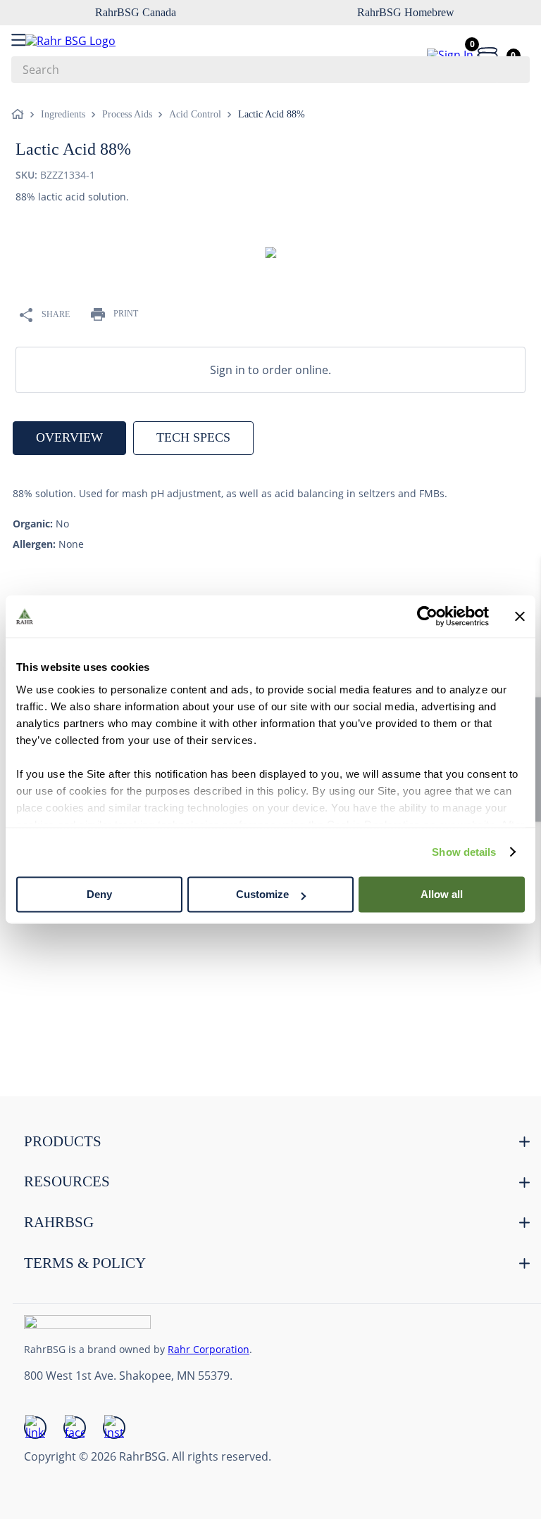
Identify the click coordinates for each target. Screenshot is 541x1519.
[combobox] (270, 69)
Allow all (442, 894)
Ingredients (63, 114)
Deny (99, 894)
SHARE (56, 314)
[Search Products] (512, 69)
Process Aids (127, 114)
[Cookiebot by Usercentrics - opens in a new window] (427, 616)
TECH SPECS (193, 437)
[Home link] (20, 114)
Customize (262, 894)
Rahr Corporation (208, 1349)
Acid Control (195, 114)
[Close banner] (520, 616)
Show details (464, 852)
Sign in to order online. (270, 370)
